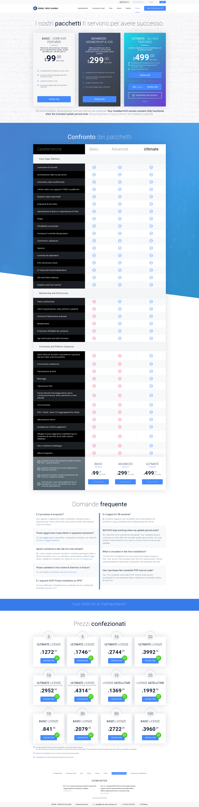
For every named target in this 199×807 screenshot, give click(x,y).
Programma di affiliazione (138, 773)
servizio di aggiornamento (48, 540)
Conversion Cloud (71, 773)
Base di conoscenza (138, 2)
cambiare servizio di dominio (64, 572)
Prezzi (105, 773)
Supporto (151, 2)
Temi (81, 773)
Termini (145, 101)
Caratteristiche (57, 773)
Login (162, 2)
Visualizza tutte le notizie (99, 798)
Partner (97, 773)
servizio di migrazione (82, 559)
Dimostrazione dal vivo (155, 8)
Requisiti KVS (51, 588)
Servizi (89, 773)
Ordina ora (54, 99)
